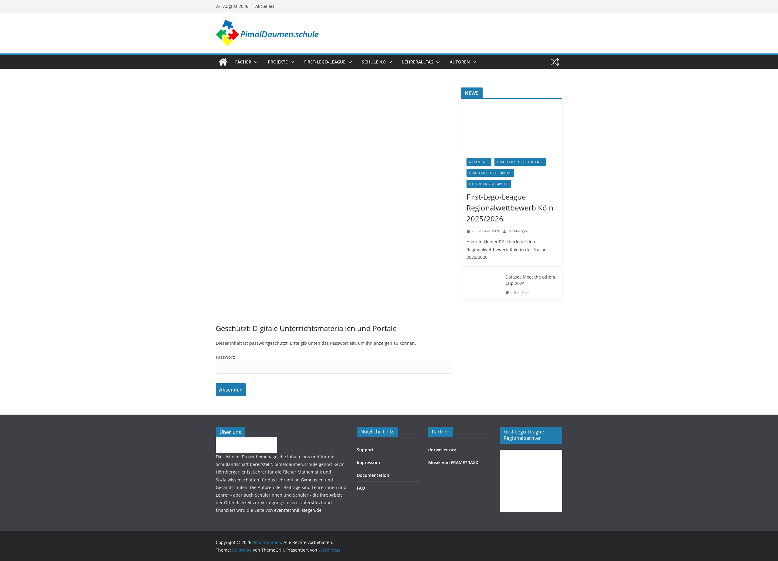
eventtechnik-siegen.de (298, 510)
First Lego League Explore (490, 173)
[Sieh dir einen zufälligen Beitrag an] (555, 62)
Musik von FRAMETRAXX (453, 462)
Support (365, 450)
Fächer (243, 62)
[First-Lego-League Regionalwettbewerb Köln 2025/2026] (511, 127)
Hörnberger (518, 231)
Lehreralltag (417, 62)
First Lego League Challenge (520, 162)
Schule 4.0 (374, 62)
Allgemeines (479, 162)
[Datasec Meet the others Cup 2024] (481, 284)
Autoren (460, 62)
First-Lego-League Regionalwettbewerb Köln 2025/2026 (509, 208)
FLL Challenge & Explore (488, 184)
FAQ (361, 488)
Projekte (278, 62)
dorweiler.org (442, 450)
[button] (254, 62)
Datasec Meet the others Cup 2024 (530, 280)
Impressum (368, 462)
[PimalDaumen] (223, 62)
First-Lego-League (325, 62)
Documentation (373, 475)
